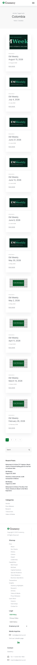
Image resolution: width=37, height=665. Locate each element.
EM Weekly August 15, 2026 (16, 58)
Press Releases (10, 506)
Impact (13, 557)
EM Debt (13, 567)
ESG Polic (13, 614)
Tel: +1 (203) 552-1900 (17, 657)
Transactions (9, 511)
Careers (13, 601)
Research (11, 53)
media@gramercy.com (19, 635)
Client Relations (15, 575)
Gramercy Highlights (17, 585)
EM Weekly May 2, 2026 (14, 299)
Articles (8, 503)
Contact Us (14, 606)
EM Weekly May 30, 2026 (15, 258)
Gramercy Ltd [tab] (14, 626)
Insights (11, 583)
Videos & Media (10, 514)
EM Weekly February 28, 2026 (17, 419)
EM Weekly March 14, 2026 (15, 379)
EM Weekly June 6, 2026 (14, 218)
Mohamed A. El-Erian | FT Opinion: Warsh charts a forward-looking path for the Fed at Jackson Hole (18, 466)
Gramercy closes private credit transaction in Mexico (15, 477)
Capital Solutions (16, 570)
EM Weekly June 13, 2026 (15, 178)
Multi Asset (14, 565)
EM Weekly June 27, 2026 (15, 138)
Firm (10, 544)
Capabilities (12, 562)
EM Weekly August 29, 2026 (11, 472)
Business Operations (17, 578)
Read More (12, 66)
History (13, 552)
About (12, 546)
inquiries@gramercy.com (18, 660)
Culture (13, 554)
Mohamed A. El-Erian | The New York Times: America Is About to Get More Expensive (17, 488)
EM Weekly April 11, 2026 (14, 339)
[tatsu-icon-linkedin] (18, 642)
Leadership (14, 559)
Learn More (12, 598)
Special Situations (16, 572)
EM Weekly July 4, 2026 (14, 98)
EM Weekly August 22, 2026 (11, 482)
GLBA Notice (13, 622)
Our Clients (14, 549)
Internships (14, 604)
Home (15, 21)
